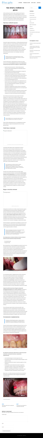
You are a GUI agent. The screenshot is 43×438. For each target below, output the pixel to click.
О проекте (20, 2)
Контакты (38, 2)
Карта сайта (33, 2)
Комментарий (4, 414)
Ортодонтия (31, 28)
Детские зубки (32, 22)
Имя (3, 423)
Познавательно (32, 30)
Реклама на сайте (26, 2)
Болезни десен (8, 399)
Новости (31, 26)
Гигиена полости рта (33, 19)
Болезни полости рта (33, 17)
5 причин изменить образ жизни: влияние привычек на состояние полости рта (35, 47)
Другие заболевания (33, 24)
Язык (30, 35)
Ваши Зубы (24, 435)
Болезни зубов (32, 15)
